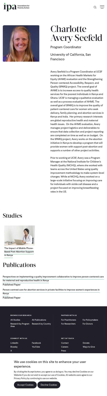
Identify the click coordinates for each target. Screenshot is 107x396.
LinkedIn (14, 343)
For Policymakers (90, 320)
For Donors (88, 324)
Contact (65, 343)
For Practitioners (68, 320)
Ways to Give (89, 347)
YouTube (36, 347)
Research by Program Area (19, 325)
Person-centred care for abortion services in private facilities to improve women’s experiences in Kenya (51, 291)
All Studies (15, 320)
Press (63, 350)
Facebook (36, 343)
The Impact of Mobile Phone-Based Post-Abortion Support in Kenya (19, 252)
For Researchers (68, 324)
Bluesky (14, 347)
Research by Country (41, 324)
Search (96, 7)
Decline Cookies (49, 384)
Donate (86, 343)
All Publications (39, 320)
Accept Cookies (25, 384)
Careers (64, 347)
